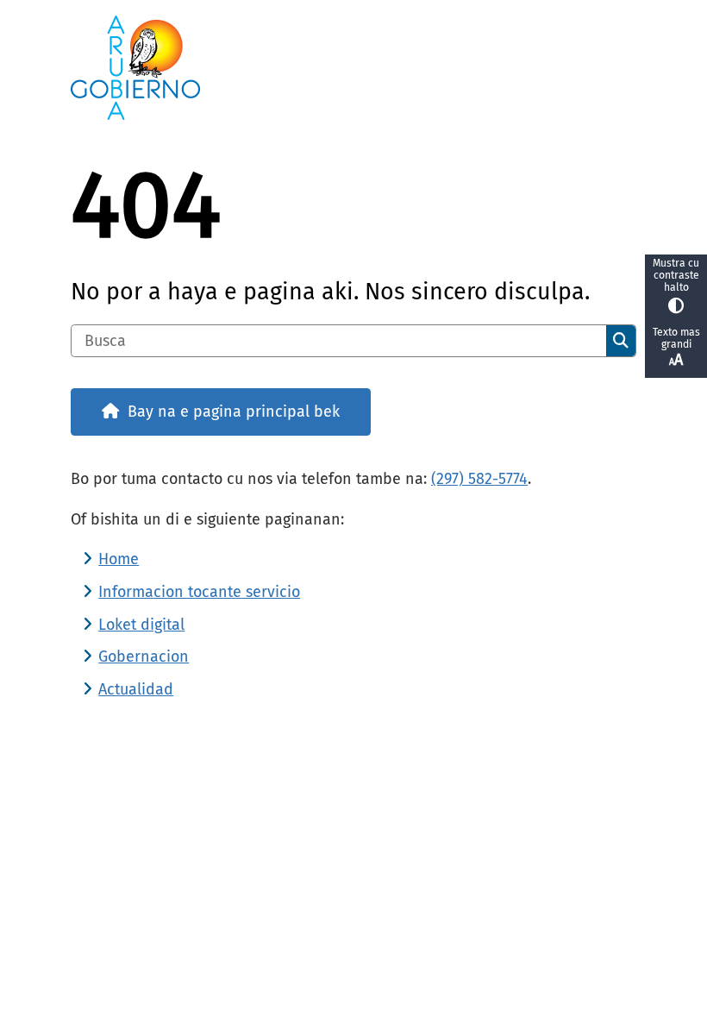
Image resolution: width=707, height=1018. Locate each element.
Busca (620, 340)
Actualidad (135, 689)
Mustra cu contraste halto (676, 275)
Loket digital (141, 624)
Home (118, 559)
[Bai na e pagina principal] (353, 68)
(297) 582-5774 (479, 478)
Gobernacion (143, 656)
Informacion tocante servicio (199, 591)
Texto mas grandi (676, 338)
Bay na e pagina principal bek (234, 411)
